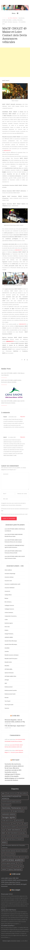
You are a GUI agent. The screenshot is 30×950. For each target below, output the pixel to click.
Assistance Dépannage (10, 573)
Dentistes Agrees (9, 623)
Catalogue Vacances (9, 605)
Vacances (15, 22)
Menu (13, 13)
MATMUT (23, 833)
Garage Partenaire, (9, 633)
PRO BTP (19, 863)
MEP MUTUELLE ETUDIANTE (15, 839)
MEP (3, 839)
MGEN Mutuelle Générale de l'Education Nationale (13, 846)
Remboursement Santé (10, 694)
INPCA (20, 823)
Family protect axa (6, 811)
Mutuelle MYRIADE (10, 853)
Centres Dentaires (9, 612)
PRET (6, 683)
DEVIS (24, 808)
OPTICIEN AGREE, (8, 669)
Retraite (10, 22)
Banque (6, 598)
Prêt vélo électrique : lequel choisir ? (15, 726)
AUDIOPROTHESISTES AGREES (11, 797)
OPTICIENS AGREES (13, 860)
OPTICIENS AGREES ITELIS (10, 676)
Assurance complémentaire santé (12, 584)
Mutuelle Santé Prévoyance (11, 658)
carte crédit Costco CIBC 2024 (9, 878)
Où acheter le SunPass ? (8, 925)
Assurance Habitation (9, 587)
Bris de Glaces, (8, 602)
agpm (3, 793)
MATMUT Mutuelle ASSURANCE (21, 836)
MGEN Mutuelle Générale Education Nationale (14, 850)
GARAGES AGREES (9, 637)
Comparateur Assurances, (11, 616)
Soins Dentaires (14, 870)
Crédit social (15, 874)
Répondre (22, 416)
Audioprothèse (8, 594)
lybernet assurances (22, 826)
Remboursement (8, 687)
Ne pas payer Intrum (7, 894)
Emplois (6, 630)
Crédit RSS (16, 716)
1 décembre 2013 (12, 416)
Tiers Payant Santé (9, 704)
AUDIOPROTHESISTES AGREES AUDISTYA (11, 801)
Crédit (3, 20)
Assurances (21, 18)
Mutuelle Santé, (8, 662)
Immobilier (8, 20)
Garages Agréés (8, 817)
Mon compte (15, 890)
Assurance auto (8, 580)
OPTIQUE (4, 22)
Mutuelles (19, 20)
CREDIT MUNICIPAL (6, 804)
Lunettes (14, 20)
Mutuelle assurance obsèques (12, 655)
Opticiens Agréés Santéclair (8, 863)
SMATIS (21, 866)
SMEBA (4, 869)
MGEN (4, 842)
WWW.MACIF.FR (7, 150)
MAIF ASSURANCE (13, 833)
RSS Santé (15, 760)
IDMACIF (14, 823)
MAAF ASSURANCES (14, 830)
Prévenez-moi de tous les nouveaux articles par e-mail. (15, 514)
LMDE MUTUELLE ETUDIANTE (9, 826)
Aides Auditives (8, 570)
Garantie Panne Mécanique (11, 641)
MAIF (3, 833)
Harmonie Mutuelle (6, 823)
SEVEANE (15, 866)
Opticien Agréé (24, 857)
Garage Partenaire (18, 811)
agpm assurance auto (12, 793)
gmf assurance (19, 820)
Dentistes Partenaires (11, 808)
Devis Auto (7, 626)
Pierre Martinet (13, 18)
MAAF (4, 830)
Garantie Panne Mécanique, (11, 644)
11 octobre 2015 (12, 437)
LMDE (25, 823)
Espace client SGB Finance (8, 910)
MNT (3, 853)
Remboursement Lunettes (11, 690)
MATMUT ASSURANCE (7, 836)
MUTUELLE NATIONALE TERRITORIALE (10, 857)
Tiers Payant (7, 701)
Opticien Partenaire (9, 672)
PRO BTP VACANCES (6, 866)
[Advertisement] (15, 62)
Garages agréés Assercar (7, 820)
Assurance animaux (9, 577)
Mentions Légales (7, 941)
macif (23, 829)
